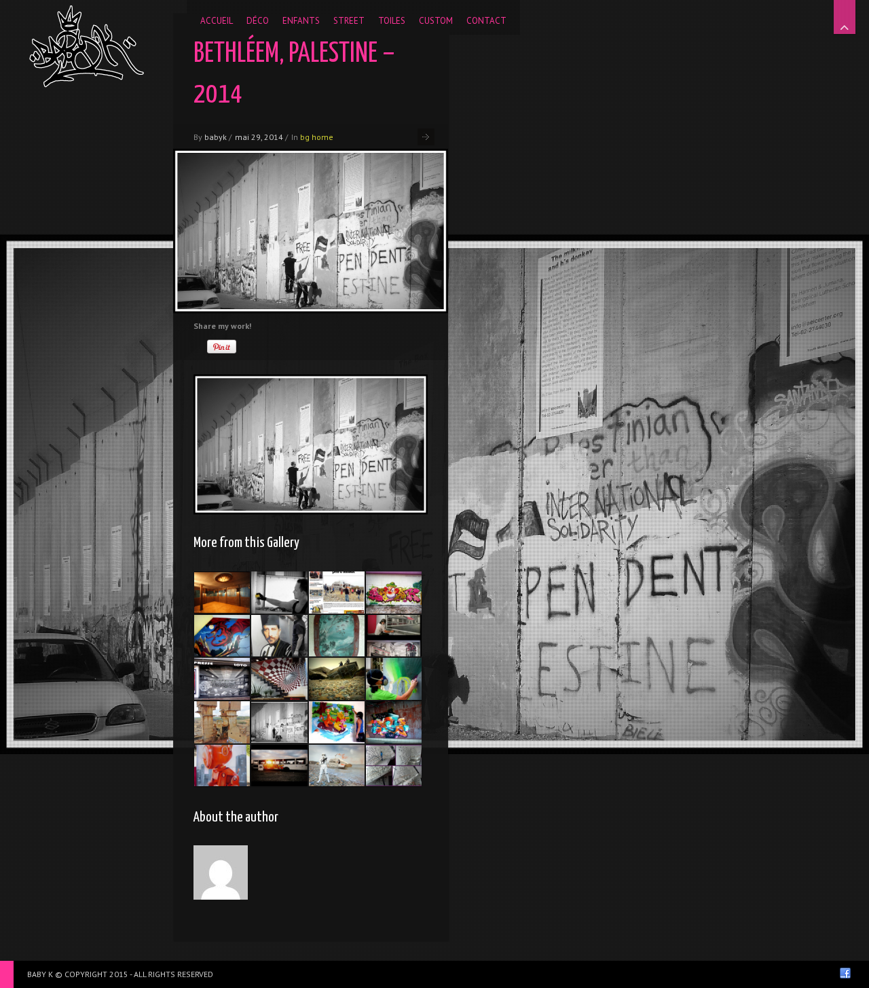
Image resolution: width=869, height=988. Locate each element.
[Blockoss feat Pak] (337, 679)
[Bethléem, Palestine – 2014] (279, 722)
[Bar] (222, 592)
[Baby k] (87, 46)
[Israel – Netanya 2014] (394, 592)
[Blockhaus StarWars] (337, 766)
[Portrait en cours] (279, 636)
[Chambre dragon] (222, 636)
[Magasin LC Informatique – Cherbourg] (279, 679)
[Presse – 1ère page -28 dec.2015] (337, 592)
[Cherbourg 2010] (222, 679)
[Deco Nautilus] (337, 636)
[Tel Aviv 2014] (394, 679)
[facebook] (845, 973)
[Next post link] (426, 136)
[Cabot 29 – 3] (222, 766)
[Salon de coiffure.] (394, 636)
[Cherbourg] (279, 766)
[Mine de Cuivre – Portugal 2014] (222, 722)
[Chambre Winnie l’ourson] (337, 722)
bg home (316, 137)
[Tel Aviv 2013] (394, 722)
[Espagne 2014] (279, 592)
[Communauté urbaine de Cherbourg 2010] (394, 766)
